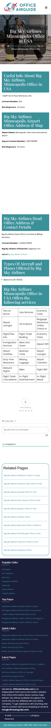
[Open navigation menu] (46, 7)
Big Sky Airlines (30, 46)
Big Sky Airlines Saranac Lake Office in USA (23, 483)
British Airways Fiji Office (12, 647)
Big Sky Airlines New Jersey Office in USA (22, 500)
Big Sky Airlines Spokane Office (18, 550)
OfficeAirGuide (15, 46)
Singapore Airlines (10, 581)
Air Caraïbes (7, 573)
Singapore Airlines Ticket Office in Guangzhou (22, 618)
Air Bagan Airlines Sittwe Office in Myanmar (21, 610)
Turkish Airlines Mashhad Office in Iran (19, 614)
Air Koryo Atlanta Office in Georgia (17, 672)
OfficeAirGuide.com (21, 715)
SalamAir (6, 585)
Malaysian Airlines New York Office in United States (25, 635)
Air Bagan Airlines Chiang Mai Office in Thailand (23, 664)
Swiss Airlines (8, 589)
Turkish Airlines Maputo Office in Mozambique (22, 680)
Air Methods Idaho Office (13, 676)
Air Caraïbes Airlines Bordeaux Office (18, 668)
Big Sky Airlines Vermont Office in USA (21, 542)
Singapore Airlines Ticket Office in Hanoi (20, 622)
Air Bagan (6, 569)
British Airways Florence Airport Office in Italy (22, 651)
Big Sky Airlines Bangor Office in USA (20, 508)
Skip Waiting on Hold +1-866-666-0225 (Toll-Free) (25, 725)
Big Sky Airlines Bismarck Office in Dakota (22, 525)
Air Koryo (6, 577)
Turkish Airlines (8, 593)
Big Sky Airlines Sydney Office (17, 517)
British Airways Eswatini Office (15, 643)
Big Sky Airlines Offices (17, 254)
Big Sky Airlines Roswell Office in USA (20, 492)
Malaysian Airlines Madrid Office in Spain (20, 606)
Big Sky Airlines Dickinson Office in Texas (22, 475)
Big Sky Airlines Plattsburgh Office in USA (22, 533)
